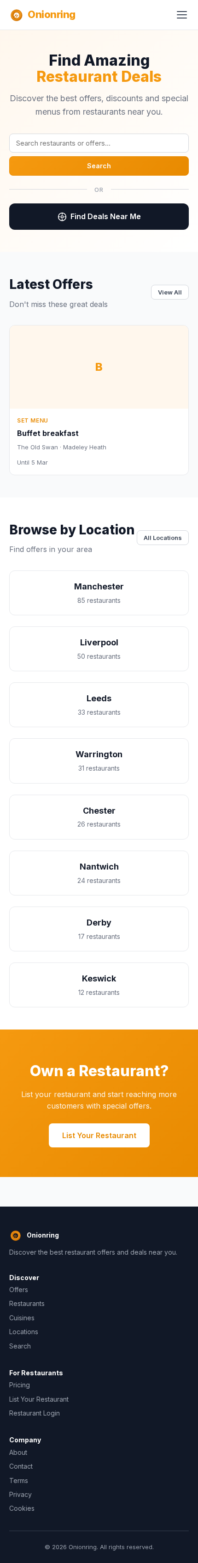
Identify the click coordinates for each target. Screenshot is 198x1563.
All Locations (163, 537)
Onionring (52, 14)
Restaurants (27, 1303)
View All (170, 292)
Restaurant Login (34, 1413)
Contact (21, 1466)
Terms (18, 1480)
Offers (18, 1289)
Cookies (22, 1508)
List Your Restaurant (99, 1135)
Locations (23, 1332)
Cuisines (22, 1318)
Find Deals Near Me (105, 216)
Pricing (19, 1385)
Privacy (20, 1494)
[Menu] (182, 14)
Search (99, 166)
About (18, 1452)
